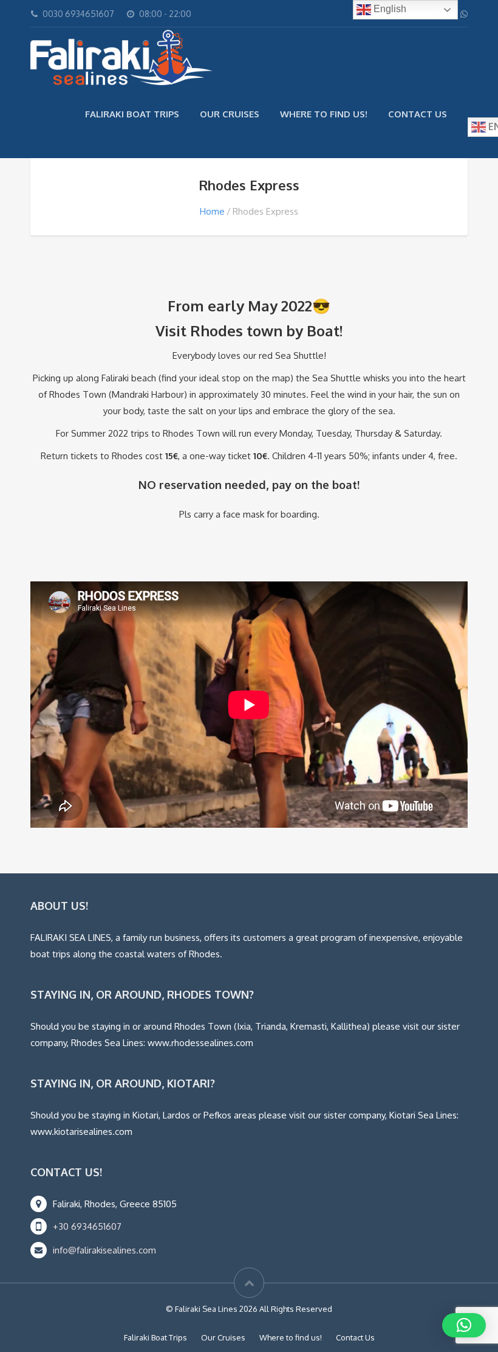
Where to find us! (323, 114)
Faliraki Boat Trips (132, 114)
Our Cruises (229, 114)
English (388, 9)
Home (212, 211)
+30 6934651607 (87, 1226)
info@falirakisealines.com (104, 1250)
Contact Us (417, 114)
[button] (464, 1325)
